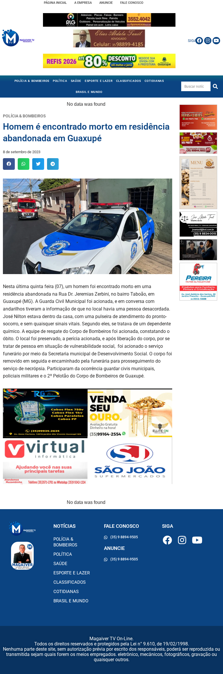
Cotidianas (154, 80)
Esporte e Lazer (99, 80)
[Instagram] (208, 41)
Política (60, 80)
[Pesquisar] (215, 86)
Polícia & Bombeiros (32, 80)
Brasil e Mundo (89, 91)
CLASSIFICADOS (128, 80)
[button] (9, 164)
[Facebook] (199, 41)
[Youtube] (216, 41)
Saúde (76, 80)
